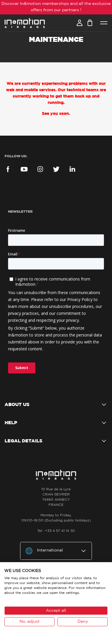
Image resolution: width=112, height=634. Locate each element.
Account (79, 22)
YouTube (24, 169)
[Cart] (89, 22)
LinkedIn (72, 169)
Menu (103, 23)
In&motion (25, 23)
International (50, 550)
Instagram (40, 169)
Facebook (8, 169)
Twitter (56, 169)
